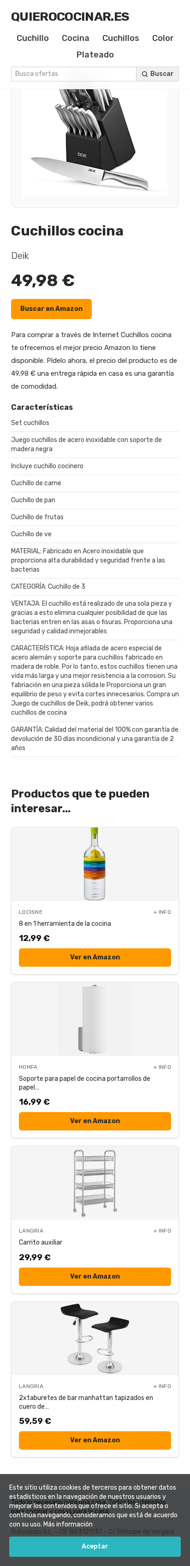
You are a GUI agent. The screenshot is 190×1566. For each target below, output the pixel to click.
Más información (68, 1524)
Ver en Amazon (95, 957)
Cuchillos (120, 38)
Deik (20, 255)
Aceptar (95, 1546)
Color (163, 38)
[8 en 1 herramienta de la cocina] (95, 864)
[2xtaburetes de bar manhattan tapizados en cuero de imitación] (95, 1338)
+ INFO (162, 912)
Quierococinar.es (70, 16)
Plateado (95, 55)
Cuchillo (33, 38)
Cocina (75, 38)
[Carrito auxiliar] (95, 1183)
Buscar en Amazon (51, 309)
